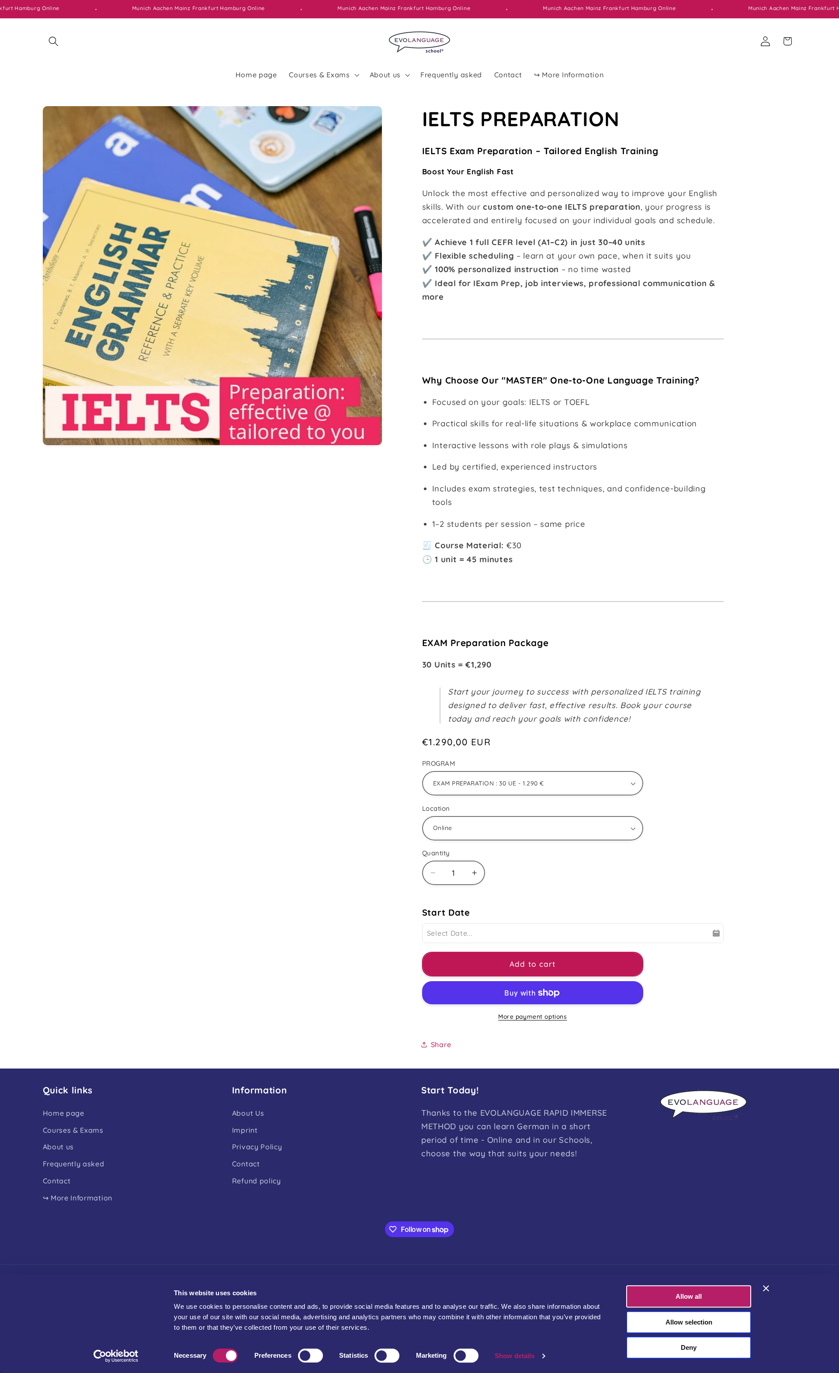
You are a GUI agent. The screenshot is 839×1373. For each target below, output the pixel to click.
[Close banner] (766, 1288)
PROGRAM (438, 763)
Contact (57, 1180)
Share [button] (441, 1044)
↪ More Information (77, 1197)
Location (436, 808)
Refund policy (256, 1180)
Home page (63, 1113)
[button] (54, 41)
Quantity (436, 853)
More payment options (532, 1016)
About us (58, 1146)
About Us (248, 1113)
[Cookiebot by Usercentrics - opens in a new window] (116, 1356)
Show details (514, 1355)
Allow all (689, 1296)
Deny (689, 1347)
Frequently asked (73, 1163)
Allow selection (689, 1322)
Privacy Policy (257, 1146)
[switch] (310, 1356)
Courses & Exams (73, 1130)
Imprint (245, 1130)
